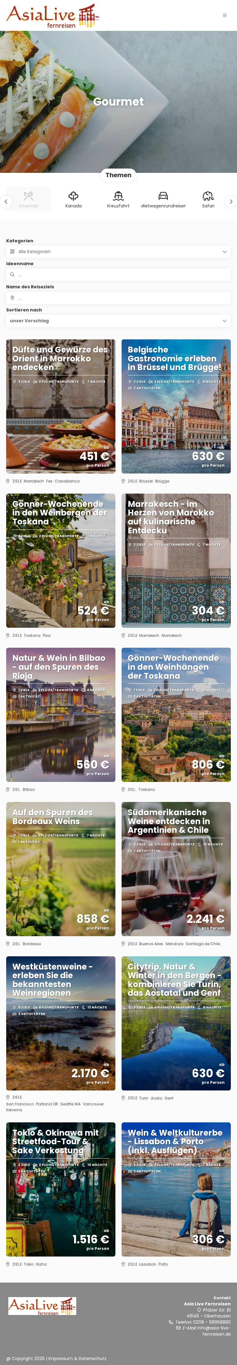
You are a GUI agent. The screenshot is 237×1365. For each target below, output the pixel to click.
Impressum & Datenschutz (77, 1358)
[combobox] (118, 298)
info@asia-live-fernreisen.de (214, 1331)
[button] (224, 15)
